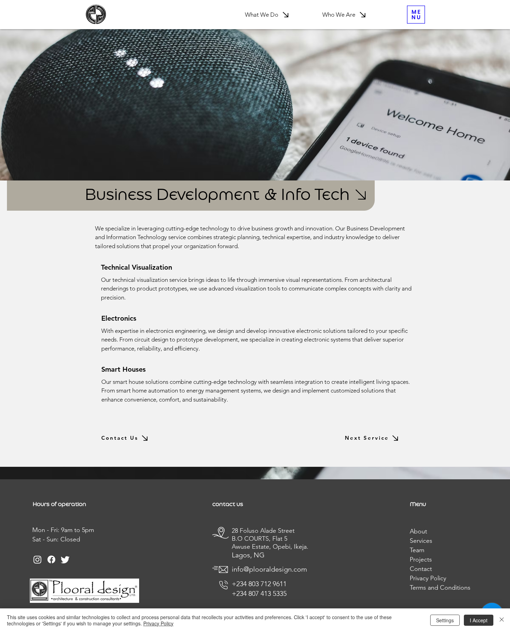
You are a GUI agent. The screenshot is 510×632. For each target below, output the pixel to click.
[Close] (502, 620)
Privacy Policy (158, 623)
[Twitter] (65, 559)
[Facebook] (51, 559)
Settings (445, 620)
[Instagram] (37, 559)
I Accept (478, 620)
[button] (416, 15)
